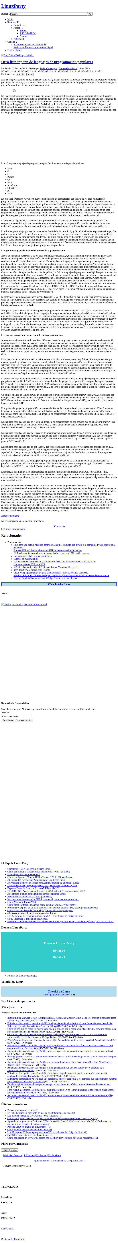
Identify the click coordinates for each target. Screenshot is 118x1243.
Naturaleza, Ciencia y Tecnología (30, 44)
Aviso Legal (78, 1160)
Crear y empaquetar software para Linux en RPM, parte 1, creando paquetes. (51, 572)
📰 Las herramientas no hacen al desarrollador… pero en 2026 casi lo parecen (51, 553)
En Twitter (41, 1155)
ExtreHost (19, 1239)
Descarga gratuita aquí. (54, 994)
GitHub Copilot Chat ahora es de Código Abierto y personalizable (45, 578)
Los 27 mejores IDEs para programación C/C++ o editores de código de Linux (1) (47, 1132)
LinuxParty (13, 6)
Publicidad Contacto (12, 1155)
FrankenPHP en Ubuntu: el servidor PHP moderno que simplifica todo (48, 550)
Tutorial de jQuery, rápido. (26, 558)
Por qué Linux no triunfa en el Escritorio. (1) (29, 1126)
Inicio (10, 19)
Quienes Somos (41, 1160)
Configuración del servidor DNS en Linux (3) (29, 1129)
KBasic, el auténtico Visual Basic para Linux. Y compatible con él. (46, 567)
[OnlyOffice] (17, 55)
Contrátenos (19, 25)
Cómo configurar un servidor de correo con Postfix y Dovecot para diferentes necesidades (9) (52, 1138)
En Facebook (54, 1155)
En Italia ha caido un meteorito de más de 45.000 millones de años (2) (41, 1113)
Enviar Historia (14, 50)
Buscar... (5, 13)
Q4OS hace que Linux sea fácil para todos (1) (29, 1135)
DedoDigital (7, 1228)
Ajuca (4, 1213)
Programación (18, 529)
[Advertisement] (59, 138)
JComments (59, 526)
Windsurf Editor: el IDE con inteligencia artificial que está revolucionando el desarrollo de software (61, 575)
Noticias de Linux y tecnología (22, 975)
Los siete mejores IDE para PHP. (29, 564)
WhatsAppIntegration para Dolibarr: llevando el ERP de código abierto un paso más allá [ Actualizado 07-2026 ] (61, 1040)
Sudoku (23, 30)
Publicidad (19, 39)
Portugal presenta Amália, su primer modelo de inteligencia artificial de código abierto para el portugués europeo (61, 1056)
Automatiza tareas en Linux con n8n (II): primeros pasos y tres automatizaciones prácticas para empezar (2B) (60, 1095)
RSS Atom (29, 1155)
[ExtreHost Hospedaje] (24, 604)
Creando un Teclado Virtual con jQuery (33, 556)
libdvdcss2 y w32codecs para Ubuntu (32, 570)
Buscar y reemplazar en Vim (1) (22, 1110)
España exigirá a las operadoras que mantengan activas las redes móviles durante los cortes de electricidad (58, 1084)
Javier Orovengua (48, 68)
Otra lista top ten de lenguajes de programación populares (47, 62)
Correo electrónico (68, 68)
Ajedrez (23, 36)
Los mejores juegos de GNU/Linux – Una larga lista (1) (34, 1115)
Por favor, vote (8, 74)
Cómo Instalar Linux (59, 584)
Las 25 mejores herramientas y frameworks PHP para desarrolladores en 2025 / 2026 (54, 561)
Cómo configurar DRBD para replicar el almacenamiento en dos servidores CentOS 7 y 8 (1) (52, 1118)
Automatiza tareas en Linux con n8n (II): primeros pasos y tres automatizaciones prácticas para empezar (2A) (60, 1051)
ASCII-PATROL (28, 33)
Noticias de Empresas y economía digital (33, 47)
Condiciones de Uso (61, 1160)
